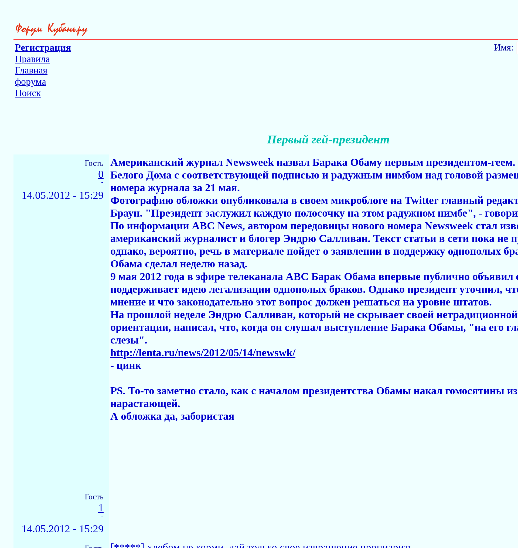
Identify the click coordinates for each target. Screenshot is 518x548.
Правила (32, 58)
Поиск (28, 93)
